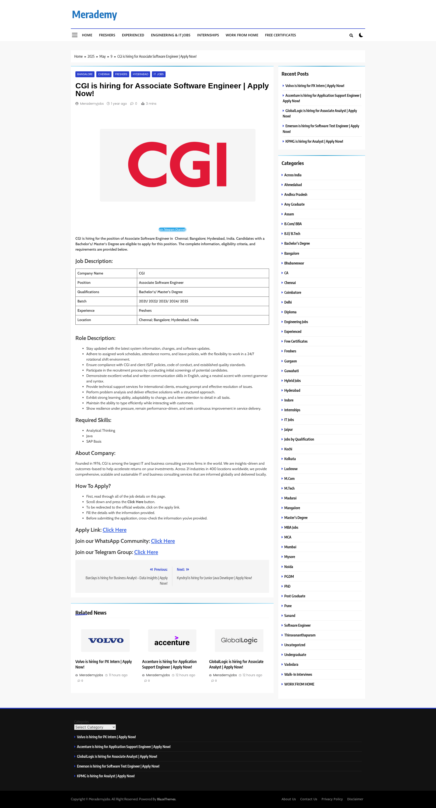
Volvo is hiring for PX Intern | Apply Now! (314, 85)
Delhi (288, 302)
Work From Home (242, 35)
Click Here (114, 529)
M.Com (289, 478)
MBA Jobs (291, 527)
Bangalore (85, 74)
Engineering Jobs (296, 321)
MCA (287, 537)
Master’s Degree (295, 517)
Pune (288, 605)
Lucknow (290, 468)
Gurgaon (290, 361)
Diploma (290, 311)
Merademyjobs (92, 103)
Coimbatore (292, 292)
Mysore (289, 556)
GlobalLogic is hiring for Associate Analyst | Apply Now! (236, 664)
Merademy (94, 14)
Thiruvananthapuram (299, 635)
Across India (293, 174)
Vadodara (291, 664)
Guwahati (291, 370)
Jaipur (288, 429)
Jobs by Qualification (299, 439)
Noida (288, 566)
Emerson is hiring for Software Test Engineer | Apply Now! (118, 766)
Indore (288, 400)
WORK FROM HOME (299, 684)
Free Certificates (280, 35)
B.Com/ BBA (293, 223)
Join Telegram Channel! (172, 229)
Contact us (308, 799)
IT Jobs (159, 74)
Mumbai (290, 546)
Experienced (133, 35)
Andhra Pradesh (295, 194)
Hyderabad (140, 74)
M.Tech (289, 488)
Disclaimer (355, 799)
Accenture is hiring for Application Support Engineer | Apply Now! (169, 664)
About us (289, 799)
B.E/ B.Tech (292, 233)
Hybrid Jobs (292, 380)
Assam (289, 214)
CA (286, 272)
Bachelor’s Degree (297, 243)
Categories (81, 721)
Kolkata (290, 458)
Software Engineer (297, 625)
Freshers (107, 35)
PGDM (289, 576)
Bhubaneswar (294, 263)
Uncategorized (294, 644)
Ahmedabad (293, 184)
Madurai (290, 498)
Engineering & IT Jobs (170, 35)
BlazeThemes (166, 799)
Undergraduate (295, 654)
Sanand (289, 615)
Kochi (288, 448)
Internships (208, 35)
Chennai (104, 74)
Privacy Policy (332, 799)
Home (87, 35)
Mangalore (292, 507)
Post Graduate (294, 596)
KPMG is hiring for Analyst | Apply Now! (314, 141)
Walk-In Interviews (298, 674)
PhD (287, 586)
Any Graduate (294, 204)
